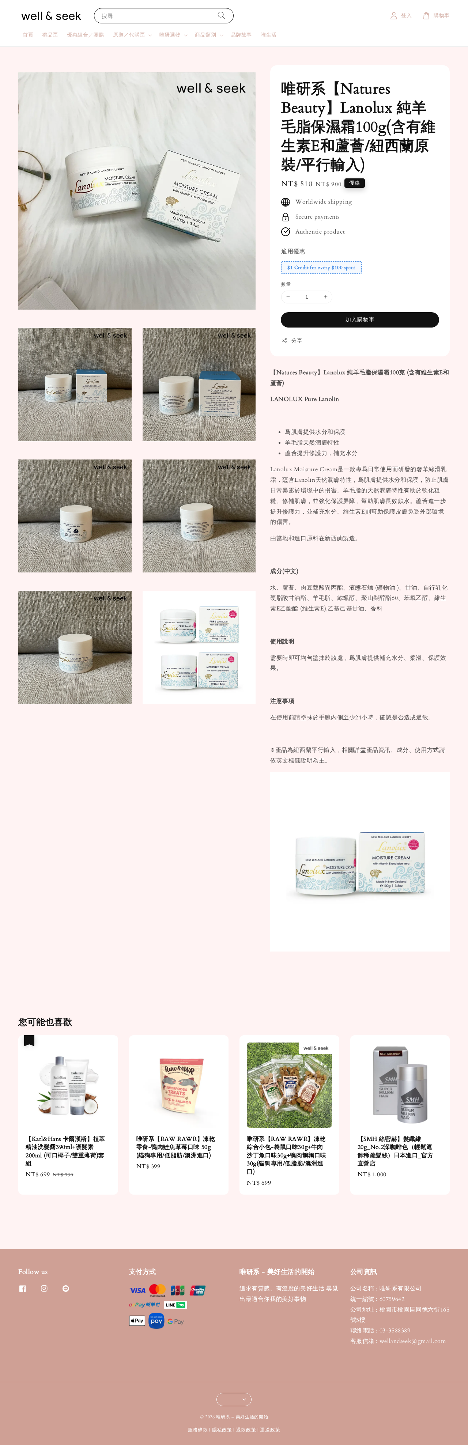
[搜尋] (221, 15)
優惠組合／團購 (85, 34)
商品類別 (205, 35)
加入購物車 (360, 319)
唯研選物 (170, 35)
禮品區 (50, 34)
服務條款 (198, 1430)
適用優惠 (293, 251)
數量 (286, 284)
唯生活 (269, 34)
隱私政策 (222, 1430)
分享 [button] (296, 340)
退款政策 (246, 1430)
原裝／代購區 (129, 35)
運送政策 (270, 1430)
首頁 (28, 34)
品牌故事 (241, 34)
